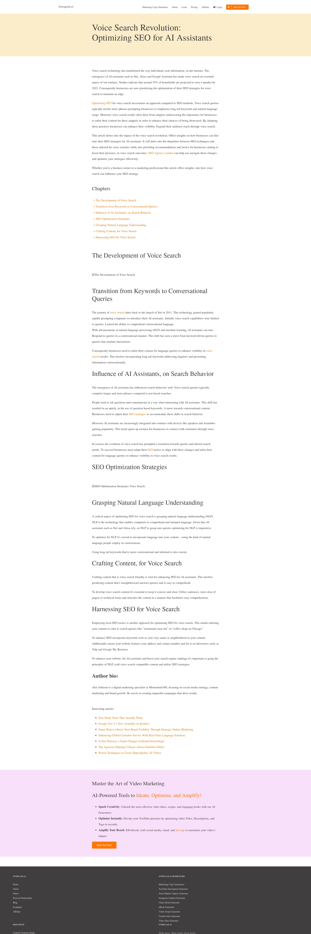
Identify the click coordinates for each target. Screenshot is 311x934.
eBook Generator (166, 907)
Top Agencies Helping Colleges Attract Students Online (131, 747)
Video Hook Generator (169, 902)
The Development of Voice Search (116, 200)
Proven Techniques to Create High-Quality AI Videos (129, 753)
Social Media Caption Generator (173, 893)
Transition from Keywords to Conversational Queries (127, 206)
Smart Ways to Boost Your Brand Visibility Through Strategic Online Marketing (145, 729)
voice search (117, 312)
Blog (15, 902)
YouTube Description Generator (173, 888)
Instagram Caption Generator (172, 897)
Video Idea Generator (169, 920)
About (16, 888)
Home (15, 884)
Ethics (16, 893)
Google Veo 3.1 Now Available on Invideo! (124, 723)
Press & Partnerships (22, 897)
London (169, 153)
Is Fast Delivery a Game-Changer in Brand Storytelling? (131, 741)
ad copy (180, 830)
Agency (159, 153)
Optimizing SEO (102, 103)
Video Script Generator (169, 911)
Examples (17, 907)
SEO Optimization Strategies (113, 219)
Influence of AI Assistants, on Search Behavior (123, 212)
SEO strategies (137, 414)
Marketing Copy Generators (171, 884)
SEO (151, 153)
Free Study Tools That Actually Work (120, 718)
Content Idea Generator (169, 916)
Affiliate (16, 911)
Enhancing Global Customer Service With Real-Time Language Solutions (141, 735)
